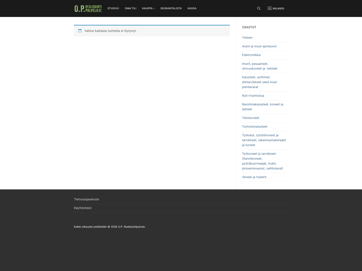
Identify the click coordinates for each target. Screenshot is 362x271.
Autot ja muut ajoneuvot (259, 46)
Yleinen (247, 37)
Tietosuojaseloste (86, 199)
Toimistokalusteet (254, 126)
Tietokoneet (250, 118)
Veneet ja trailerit (254, 177)
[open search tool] (259, 8)
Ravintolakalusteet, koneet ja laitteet (262, 106)
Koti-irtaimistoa (253, 95)
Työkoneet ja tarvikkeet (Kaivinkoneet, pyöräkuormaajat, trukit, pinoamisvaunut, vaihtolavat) (262, 161)
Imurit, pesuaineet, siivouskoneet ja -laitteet (259, 66)
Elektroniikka (251, 55)
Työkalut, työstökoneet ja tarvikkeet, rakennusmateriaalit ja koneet (264, 140)
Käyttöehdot (83, 208)
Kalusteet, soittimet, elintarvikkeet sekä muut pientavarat (259, 82)
